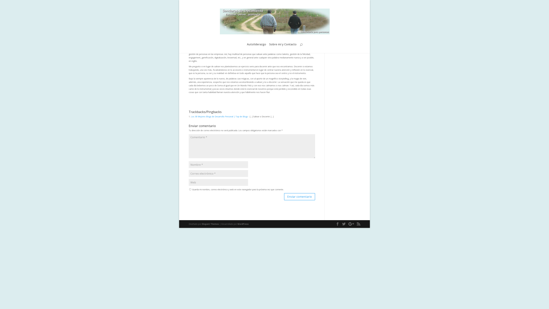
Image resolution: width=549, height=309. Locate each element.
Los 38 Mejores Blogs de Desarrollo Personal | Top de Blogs (219, 116)
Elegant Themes (210, 224)
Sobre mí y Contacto (283, 44)
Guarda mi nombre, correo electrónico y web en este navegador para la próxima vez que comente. (238, 189)
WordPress (243, 224)
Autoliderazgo (256, 44)
